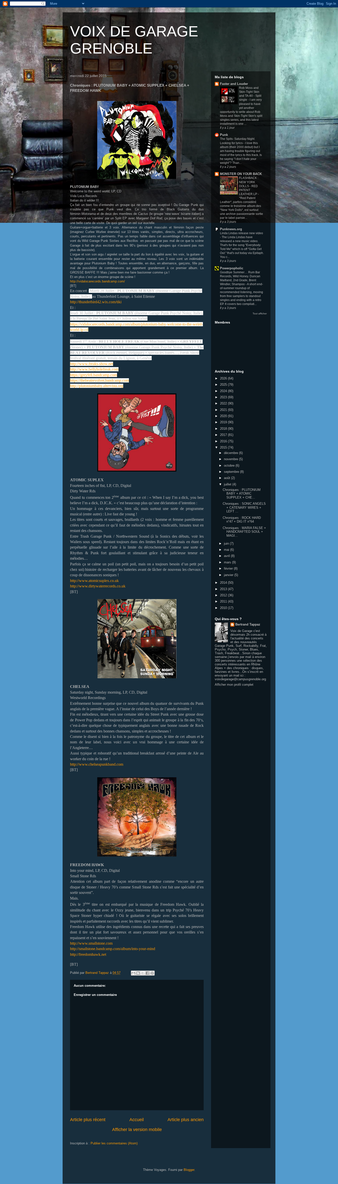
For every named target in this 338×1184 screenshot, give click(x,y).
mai (227, 550)
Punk (224, 135)
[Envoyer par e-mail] (133, 973)
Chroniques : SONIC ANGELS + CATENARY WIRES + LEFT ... (244, 507)
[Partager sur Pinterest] (152, 973)
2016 (224, 441)
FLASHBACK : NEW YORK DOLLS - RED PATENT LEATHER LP (248, 186)
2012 (224, 595)
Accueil (136, 1119)
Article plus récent (87, 1119)
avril (227, 556)
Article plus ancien (186, 1119)
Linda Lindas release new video (241, 233)
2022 (224, 403)
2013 (224, 589)
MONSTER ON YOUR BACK (241, 174)
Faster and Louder (234, 84)
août (227, 478)
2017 (224, 435)
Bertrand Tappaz (247, 624)
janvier (229, 575)
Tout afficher (260, 313)
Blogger (189, 1170)
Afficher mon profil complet (234, 684)
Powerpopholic (231, 268)
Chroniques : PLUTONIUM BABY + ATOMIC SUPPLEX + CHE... (242, 493)
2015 (224, 447)
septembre (232, 472)
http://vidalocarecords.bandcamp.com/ (97, 281)
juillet (228, 484)
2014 (224, 582)
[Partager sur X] (142, 973)
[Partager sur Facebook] (147, 973)
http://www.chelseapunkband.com (96, 764)
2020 (224, 416)
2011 (224, 601)
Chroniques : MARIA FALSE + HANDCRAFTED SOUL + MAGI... (244, 531)
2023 (224, 397)
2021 (224, 410)
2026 (224, 378)
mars (228, 562)
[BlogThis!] (138, 973)
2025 (224, 384)
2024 (224, 391)
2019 (224, 422)
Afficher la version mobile (137, 1129)
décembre (231, 453)
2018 (224, 428)
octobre (230, 465)
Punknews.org (231, 229)
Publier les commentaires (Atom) (114, 1143)
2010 (224, 608)
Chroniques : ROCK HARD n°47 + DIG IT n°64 (242, 520)
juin (227, 543)
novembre (231, 459)
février (229, 568)
